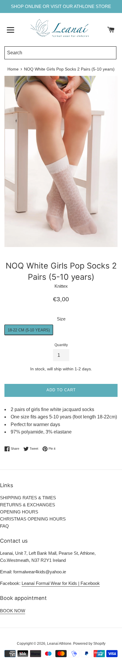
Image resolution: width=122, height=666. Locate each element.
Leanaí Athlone (59, 644)
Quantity (61, 345)
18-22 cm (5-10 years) (29, 330)
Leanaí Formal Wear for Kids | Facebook (61, 583)
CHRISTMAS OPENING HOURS (33, 518)
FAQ (4, 525)
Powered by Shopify (89, 644)
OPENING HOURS (19, 511)
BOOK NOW (12, 610)
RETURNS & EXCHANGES (27, 504)
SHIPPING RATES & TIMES (28, 497)
